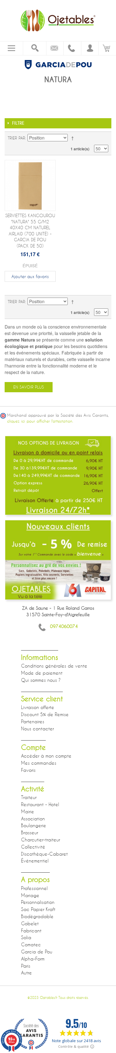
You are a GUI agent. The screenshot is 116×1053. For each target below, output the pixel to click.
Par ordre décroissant (73, 138)
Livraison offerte (37, 707)
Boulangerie (33, 825)
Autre (26, 972)
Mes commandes (38, 763)
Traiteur (29, 797)
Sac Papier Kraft (38, 909)
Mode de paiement (41, 673)
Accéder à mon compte (46, 756)
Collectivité (33, 846)
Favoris (28, 770)
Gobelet (30, 923)
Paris (25, 966)
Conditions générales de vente (54, 665)
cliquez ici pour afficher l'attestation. (40, 421)
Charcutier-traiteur (40, 839)
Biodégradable (37, 916)
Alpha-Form (33, 958)
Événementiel (35, 860)
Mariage (30, 895)
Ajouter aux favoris (30, 276)
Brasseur (29, 832)
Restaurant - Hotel (40, 804)
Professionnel (34, 888)
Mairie (27, 811)
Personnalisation (37, 902)
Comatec (31, 944)
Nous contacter (37, 728)
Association (33, 818)
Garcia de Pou (36, 951)
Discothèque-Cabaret (44, 854)
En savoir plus (28, 387)
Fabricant (31, 930)
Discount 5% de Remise (45, 714)
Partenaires (32, 721)
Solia (26, 937)
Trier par (16, 137)
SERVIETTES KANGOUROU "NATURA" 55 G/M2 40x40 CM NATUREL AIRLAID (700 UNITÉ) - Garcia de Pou (30, 230)
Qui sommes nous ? (41, 680)
